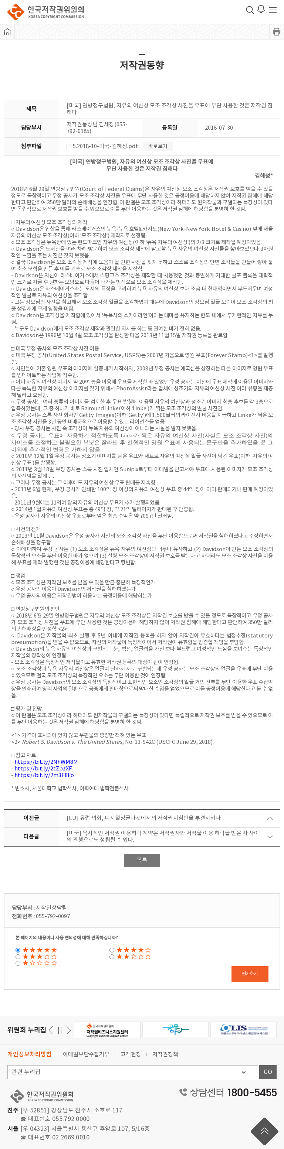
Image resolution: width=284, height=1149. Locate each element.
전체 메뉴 (273, 10)
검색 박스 (250, 10)
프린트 (276, 31)
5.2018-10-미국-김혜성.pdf (105, 146)
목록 (142, 860)
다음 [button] (52, 1030)
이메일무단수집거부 (86, 1054)
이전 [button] (67, 1030)
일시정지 (60, 1030)
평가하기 (250, 973)
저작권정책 (165, 1054)
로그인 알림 (261, 9)
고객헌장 (131, 1054)
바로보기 (158, 147)
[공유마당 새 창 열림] (175, 1029)
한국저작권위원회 (45, 12)
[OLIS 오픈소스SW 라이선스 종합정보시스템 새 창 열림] (243, 1029)
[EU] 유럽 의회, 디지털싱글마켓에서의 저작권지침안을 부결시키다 (144, 818)
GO (268, 1072)
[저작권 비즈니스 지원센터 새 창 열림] (107, 1030)
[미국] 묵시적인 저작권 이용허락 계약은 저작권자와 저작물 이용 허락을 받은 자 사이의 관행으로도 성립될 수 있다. (163, 836)
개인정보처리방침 (29, 1054)
